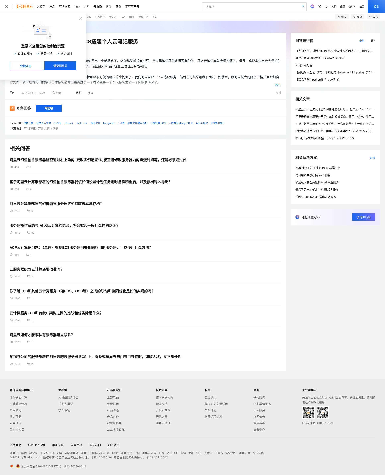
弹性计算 (28, 123)
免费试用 (113, 404)
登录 (376, 6)
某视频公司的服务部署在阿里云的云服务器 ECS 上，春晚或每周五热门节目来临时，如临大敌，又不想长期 (95, 356)
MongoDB (108, 123)
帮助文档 (162, 404)
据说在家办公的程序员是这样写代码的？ (320, 58)
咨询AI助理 (364, 217)
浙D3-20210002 (157, 457)
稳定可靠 (15, 416)
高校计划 (210, 410)
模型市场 (64, 410)
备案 (342, 6)
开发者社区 (30, 128)
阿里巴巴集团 (18, 453)
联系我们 (95, 445)
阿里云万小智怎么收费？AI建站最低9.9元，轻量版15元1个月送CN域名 (339, 109)
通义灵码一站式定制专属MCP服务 (316, 189)
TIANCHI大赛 (127, 16)
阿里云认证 (163, 423)
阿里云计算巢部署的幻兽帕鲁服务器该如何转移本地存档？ (56, 203)
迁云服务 (259, 410)
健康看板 (259, 423)
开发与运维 (44, 128)
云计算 (121, 123)
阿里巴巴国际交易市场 (95, 453)
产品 (52, 6)
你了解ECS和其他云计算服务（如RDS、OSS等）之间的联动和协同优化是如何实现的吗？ (82, 291)
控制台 (352, 6)
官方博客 (100, 16)
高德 (169, 453)
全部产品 (113, 397)
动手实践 (86, 16)
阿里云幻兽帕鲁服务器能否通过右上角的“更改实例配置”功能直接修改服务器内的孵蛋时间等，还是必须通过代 (98, 159)
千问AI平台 (47, 453)
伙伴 (108, 6)
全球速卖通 (71, 453)
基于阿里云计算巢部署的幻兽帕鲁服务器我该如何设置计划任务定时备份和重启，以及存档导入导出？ (91, 181)
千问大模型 (65, 404)
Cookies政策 (36, 445)
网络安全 (95, 123)
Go (86, 123)
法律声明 (15, 445)
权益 (77, 6)
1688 (115, 453)
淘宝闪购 (258, 453)
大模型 (41, 6)
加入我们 (114, 445)
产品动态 (113, 410)
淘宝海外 (231, 453)
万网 (161, 453)
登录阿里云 (60, 66)
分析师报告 (17, 429)
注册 (361, 6)
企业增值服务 (262, 404)
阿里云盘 (245, 453)
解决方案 (64, 6)
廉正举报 (58, 445)
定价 (86, 6)
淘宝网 (33, 453)
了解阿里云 (132, 6)
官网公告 (259, 416)
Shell (78, 123)
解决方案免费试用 (216, 404)
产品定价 (113, 416)
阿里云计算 (149, 453)
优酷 (191, 453)
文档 (334, 6)
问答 (55, 128)
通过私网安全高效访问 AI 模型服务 (317, 182)
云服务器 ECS (158, 123)
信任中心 (259, 429)
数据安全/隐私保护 (137, 123)
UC (176, 453)
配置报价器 (114, 423)
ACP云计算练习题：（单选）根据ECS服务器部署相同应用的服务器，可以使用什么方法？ (81, 247)
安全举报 (76, 445)
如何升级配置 (303, 65)
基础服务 (259, 397)
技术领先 (15, 410)
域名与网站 (202, 123)
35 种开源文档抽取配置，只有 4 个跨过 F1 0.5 (324, 138)
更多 (372, 158)
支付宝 (208, 453)
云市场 (97, 6)
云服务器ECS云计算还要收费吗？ (37, 269)
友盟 (183, 453)
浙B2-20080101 (102, 457)
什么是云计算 (18, 397)
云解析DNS (217, 123)
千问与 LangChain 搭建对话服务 (315, 197)
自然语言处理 (43, 123)
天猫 (59, 453)
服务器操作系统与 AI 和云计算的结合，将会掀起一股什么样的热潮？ (65, 225)
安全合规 (15, 423)
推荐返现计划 (213, 416)
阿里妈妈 (126, 453)
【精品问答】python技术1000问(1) (317, 79)
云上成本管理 (116, 429)
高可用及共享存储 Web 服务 (313, 175)
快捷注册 (25, 66)
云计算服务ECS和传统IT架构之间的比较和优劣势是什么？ (56, 313)
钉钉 (199, 453)
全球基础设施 (18, 404)
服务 (118, 6)
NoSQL (58, 123)
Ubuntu (69, 123)
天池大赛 (162, 416)
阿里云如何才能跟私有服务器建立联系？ (42, 334)
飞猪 (137, 453)
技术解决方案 (164, 397)
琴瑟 (12, 92)
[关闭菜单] (6, 6)
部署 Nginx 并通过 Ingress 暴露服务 (317, 168)
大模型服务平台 (68, 397)
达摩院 (219, 453)
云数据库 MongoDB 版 (181, 123)
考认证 (112, 16)
